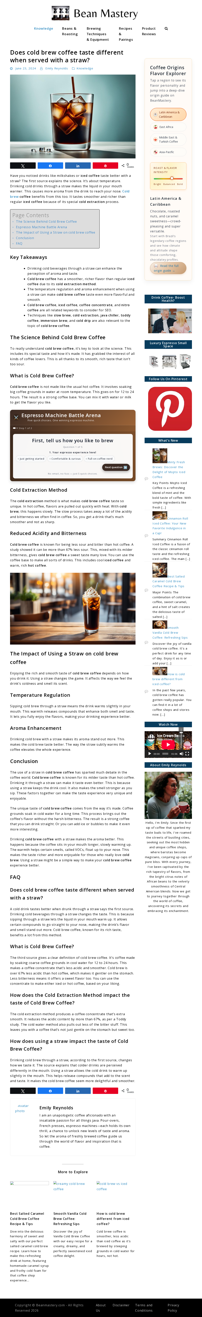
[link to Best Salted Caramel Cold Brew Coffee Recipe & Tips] (29, 1194)
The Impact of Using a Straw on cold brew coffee (55, 232)
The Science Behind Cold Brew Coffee (46, 221)
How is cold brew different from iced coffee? (113, 1218)
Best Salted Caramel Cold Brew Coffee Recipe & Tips (27, 1218)
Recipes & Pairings (126, 34)
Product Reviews (149, 31)
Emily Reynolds (56, 68)
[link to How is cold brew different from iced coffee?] (116, 1194)
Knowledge (43, 28)
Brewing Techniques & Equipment (98, 34)
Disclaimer (121, 1305)
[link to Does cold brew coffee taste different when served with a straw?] (73, 116)
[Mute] (181, 754)
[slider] (181, 738)
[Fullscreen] (187, 754)
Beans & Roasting (70, 31)
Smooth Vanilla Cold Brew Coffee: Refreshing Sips (70, 1218)
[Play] (150, 754)
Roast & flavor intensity (165, 170)
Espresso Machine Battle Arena (41, 227)
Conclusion (25, 238)
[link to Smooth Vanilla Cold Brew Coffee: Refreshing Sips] (72, 1194)
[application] (168, 744)
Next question (116, 467)
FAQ (19, 243)
